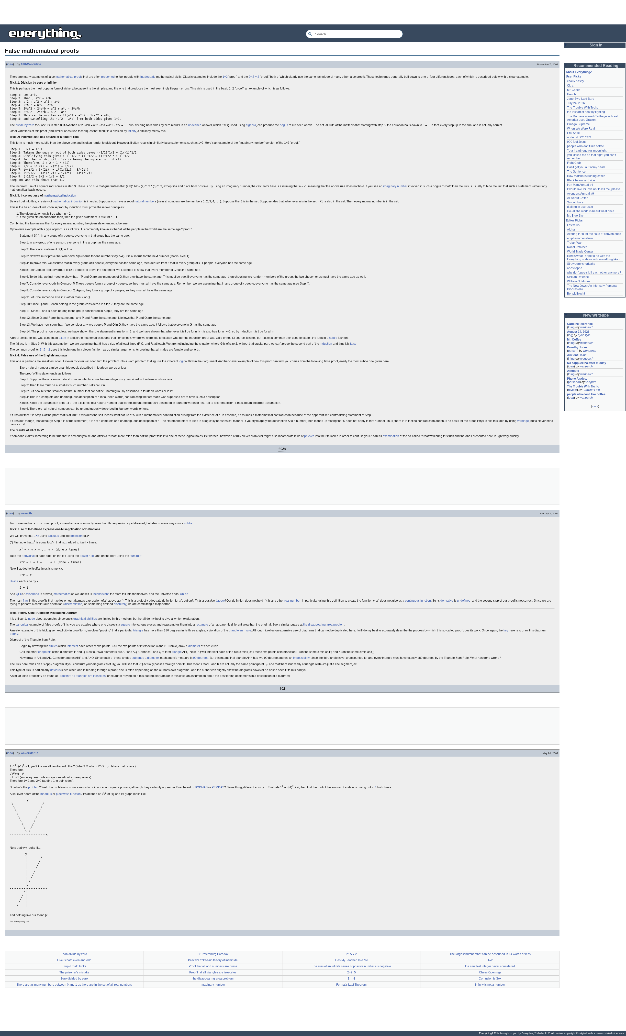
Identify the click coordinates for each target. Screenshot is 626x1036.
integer (220, 600)
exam (62, 338)
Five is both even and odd (74, 960)
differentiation (73, 604)
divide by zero (25, 125)
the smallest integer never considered (490, 966)
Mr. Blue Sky (575, 215)
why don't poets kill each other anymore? (594, 272)
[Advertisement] (313, 12)
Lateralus (573, 225)
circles (53, 646)
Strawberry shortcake (581, 263)
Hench (571, 94)
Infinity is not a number (490, 984)
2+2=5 (351, 972)
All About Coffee (577, 198)
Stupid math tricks (74, 966)
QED (19, 594)
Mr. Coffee (574, 90)
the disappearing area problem (323, 624)
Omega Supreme (578, 124)
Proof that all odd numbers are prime (213, 966)
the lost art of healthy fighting (586, 112)
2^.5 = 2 (254, 76)
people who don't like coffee (585, 146)
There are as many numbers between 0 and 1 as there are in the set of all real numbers (74, 984)
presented (108, 76)
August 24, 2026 (578, 331)
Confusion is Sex (490, 978)
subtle (333, 338)
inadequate (148, 76)
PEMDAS (218, 787)
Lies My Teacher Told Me (351, 960)
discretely (120, 604)
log (570, 335)
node (31, 618)
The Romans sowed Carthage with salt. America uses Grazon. (593, 118)
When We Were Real (581, 128)
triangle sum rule (240, 630)
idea (10, 64)
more (595, 406)
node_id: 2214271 (579, 137)
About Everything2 (579, 72)
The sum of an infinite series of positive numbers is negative (351, 966)
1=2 (225, 76)
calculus (53, 536)
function (425, 600)
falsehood (32, 594)
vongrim (590, 382)
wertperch (586, 327)
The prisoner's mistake (74, 972)
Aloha (571, 229)
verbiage (523, 421)
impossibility (301, 658)
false (353, 343)
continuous (412, 600)
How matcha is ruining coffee (586, 176)
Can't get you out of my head (586, 167)
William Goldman (578, 281)
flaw (25, 600)
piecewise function (68, 794)
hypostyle (584, 335)
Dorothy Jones (577, 347)
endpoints (44, 652)
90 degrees (200, 658)
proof (77, 76)
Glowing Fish (591, 390)
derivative (28, 556)
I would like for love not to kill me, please (593, 189)
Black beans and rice (581, 180)
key (505, 630)
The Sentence (576, 171)
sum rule (135, 556)
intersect (72, 646)
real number (292, 600)
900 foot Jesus (576, 141)
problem (33, 787)
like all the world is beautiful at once (590, 211)
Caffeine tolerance (580, 324)
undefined (194, 125)
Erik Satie (573, 133)
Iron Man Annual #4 (580, 185)
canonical (22, 624)
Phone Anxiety (577, 378)
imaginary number (395, 186)
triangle (138, 630)
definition (76, 536)
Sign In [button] (596, 45)
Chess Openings (490, 972)
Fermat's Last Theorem (351, 984)
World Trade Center (580, 251)
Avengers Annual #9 (580, 193)
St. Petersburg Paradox (213, 954)
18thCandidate (31, 64)
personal (574, 382)
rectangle (202, 624)
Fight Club (574, 163)
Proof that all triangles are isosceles (82, 676)
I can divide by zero (74, 954)
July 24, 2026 (576, 103)
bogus (284, 125)
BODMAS (201, 787)
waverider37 (29, 753)
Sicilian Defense (578, 277)
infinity (132, 131)
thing (571, 327)
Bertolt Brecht (576, 293)
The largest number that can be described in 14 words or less (490, 954)
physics (309, 436)
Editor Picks (574, 220)
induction (69, 195)
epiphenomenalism (580, 238)
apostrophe (574, 268)
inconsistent (101, 594)
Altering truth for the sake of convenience (594, 234)
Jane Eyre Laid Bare (580, 98)
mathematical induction (68, 201)
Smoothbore (575, 202)
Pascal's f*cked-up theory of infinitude (213, 960)
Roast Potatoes (577, 247)
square (125, 624)
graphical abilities (85, 618)
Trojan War (574, 242)
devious (55, 670)
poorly (14, 634)
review (572, 390)
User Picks (573, 76)
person (572, 351)
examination (391, 436)
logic (182, 361)
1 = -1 (351, 978)
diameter (194, 646)
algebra (251, 125)
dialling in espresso (580, 207)
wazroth (26, 513)
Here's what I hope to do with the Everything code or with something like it (593, 257)
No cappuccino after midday (586, 363)
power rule (87, 556)
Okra (570, 85)
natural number (144, 201)
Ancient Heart (576, 355)
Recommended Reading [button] (595, 66)
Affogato (573, 371)
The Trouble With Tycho (582, 107)
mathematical (64, 76)
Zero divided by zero (74, 978)
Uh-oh (184, 594)
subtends (138, 658)
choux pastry (575, 81)
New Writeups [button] (596, 315)
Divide (14, 581)
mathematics (62, 594)
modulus (46, 794)
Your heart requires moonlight (586, 150)
